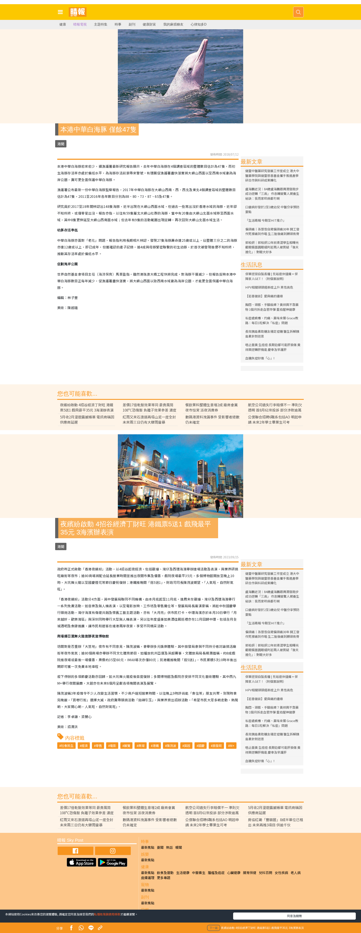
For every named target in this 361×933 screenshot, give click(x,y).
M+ (232, 745)
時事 (118, 24)
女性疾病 (281, 872)
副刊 (132, 24)
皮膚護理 (147, 877)
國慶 (201, 745)
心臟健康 (233, 872)
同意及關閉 (294, 916)
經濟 (84, 745)
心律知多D (199, 24)
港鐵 (156, 745)
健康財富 (149, 24)
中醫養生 (198, 872)
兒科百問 (265, 872)
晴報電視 (80, 24)
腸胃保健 (249, 872)
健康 (62, 24)
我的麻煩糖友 (173, 24)
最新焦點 (147, 847)
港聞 (60, 143)
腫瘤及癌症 (216, 872)
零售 (99, 745)
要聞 (160, 847)
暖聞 (178, 847)
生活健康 (182, 872)
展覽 (127, 745)
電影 (113, 745)
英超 (187, 745)
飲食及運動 (165, 872)
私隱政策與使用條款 (107, 914)
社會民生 (67, 745)
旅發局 (217, 745)
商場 (141, 745)
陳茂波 (171, 745)
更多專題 (163, 877)
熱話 (169, 847)
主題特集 (100, 24)
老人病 (296, 872)
